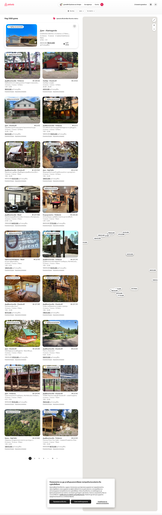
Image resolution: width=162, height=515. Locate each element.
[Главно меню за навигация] (156, 4)
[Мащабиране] (154, 25)
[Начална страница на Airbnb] (9, 4)
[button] (51, 43)
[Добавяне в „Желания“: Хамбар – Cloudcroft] (75, 54)
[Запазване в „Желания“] (74, 26)
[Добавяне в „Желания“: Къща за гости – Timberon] (75, 188)
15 (52, 458)
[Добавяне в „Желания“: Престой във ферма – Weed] (37, 233)
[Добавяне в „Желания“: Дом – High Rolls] (75, 143)
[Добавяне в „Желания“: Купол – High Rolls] (37, 411)
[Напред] (56, 458)
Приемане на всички (59, 501)
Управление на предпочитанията (102, 502)
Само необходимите (81, 501)
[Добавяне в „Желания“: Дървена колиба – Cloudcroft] (37, 143)
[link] (25, 458)
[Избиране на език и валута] (151, 4)
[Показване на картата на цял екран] (154, 20)
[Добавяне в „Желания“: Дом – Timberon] (37, 367)
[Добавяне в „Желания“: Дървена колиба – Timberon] (37, 54)
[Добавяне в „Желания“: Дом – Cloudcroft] (37, 99)
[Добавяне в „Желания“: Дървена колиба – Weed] (37, 188)
